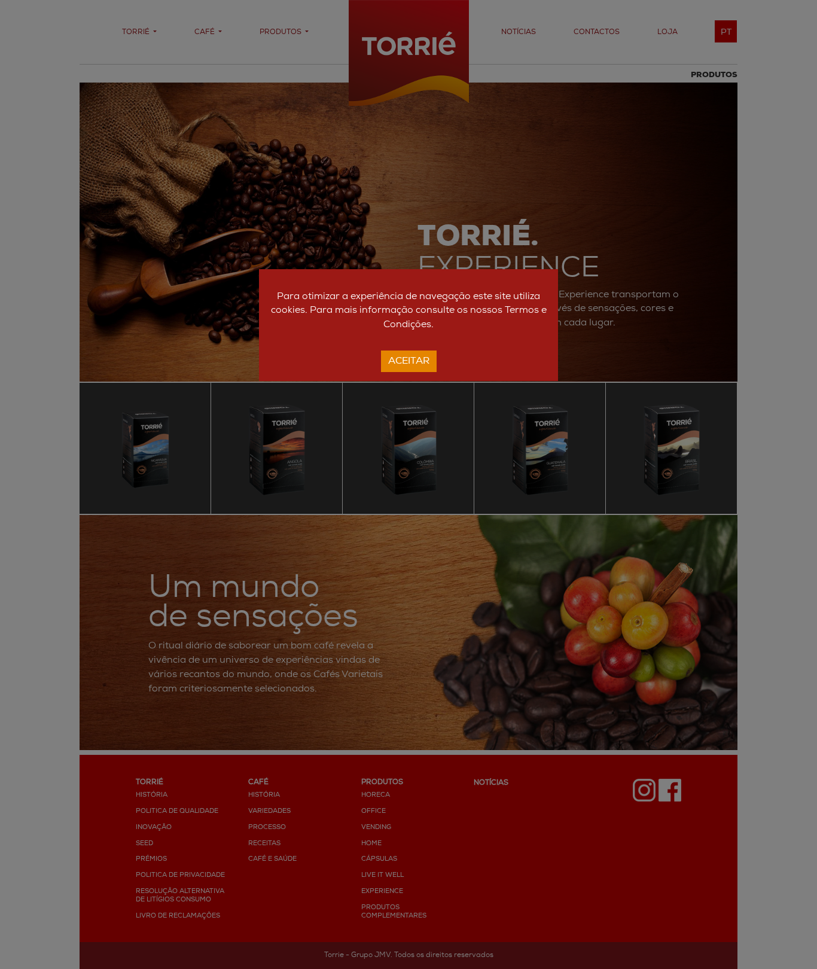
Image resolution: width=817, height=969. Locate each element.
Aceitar (408, 361)
